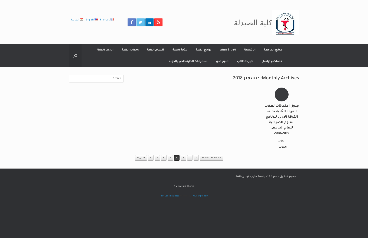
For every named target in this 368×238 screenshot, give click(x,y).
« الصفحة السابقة (211, 158)
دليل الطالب (245, 61)
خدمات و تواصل (272, 61)
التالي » (141, 158)
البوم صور (222, 61)
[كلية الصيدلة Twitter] (141, 22)
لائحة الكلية (179, 50)
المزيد (283, 147)
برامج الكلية (203, 50)
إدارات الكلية (105, 50)
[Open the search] (75, 55)
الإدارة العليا (228, 50)
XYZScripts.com (200, 196)
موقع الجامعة (273, 50)
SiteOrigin (181, 186)
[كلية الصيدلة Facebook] (132, 22)
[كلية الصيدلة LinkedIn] (149, 22)
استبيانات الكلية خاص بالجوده (187, 61)
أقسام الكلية (155, 50)
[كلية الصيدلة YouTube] (158, 22)
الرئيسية (250, 50)
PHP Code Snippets (169, 196)
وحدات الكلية (130, 50)
